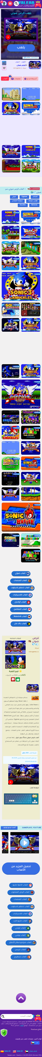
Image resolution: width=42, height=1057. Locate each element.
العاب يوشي (20, 935)
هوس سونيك (32, 201)
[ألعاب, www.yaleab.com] (27, 4)
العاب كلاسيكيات (20, 595)
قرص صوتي (33, 1051)
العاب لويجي (20, 928)
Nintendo (34, 205)
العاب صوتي (20, 573)
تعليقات (16, 79)
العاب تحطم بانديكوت (20, 588)
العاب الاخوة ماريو (20, 885)
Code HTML (37, 698)
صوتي (14, 197)
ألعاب (5, 79)
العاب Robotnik (20, 617)
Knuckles (23, 205)
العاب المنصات (20, 581)
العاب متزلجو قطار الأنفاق (20, 943)
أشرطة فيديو (31, 79)
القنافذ (35, 197)
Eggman (24, 197)
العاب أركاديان (20, 602)
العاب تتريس (20, 950)
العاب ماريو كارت (20, 921)
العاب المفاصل (20, 609)
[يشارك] (4, 63)
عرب (36, 1043)
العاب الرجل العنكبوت (20, 892)
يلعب (21, 48)
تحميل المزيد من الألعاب (21, 868)
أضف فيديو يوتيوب (9, 828)
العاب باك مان (20, 624)
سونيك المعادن (17, 201)
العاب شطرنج (20, 957)
